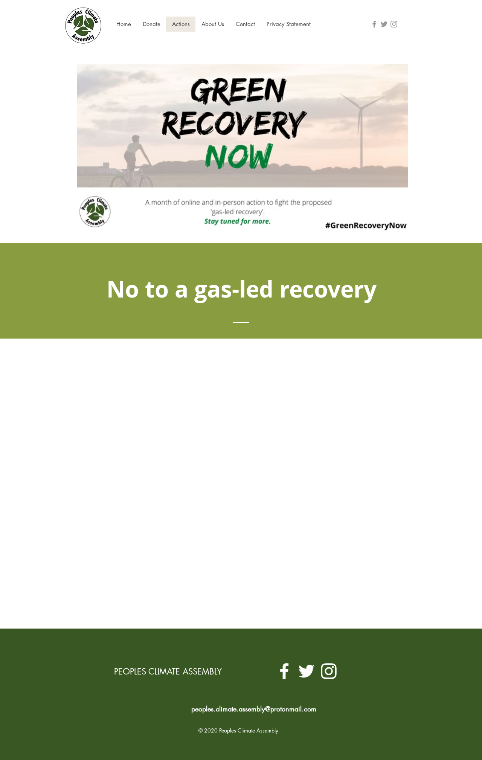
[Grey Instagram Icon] (393, 24)
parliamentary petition (290, 495)
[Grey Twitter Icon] (384, 24)
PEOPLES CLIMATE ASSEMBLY (168, 671)
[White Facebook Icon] (284, 671)
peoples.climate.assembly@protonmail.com (253, 708)
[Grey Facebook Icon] (374, 24)
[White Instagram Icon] (328, 671)
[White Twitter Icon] (306, 671)
